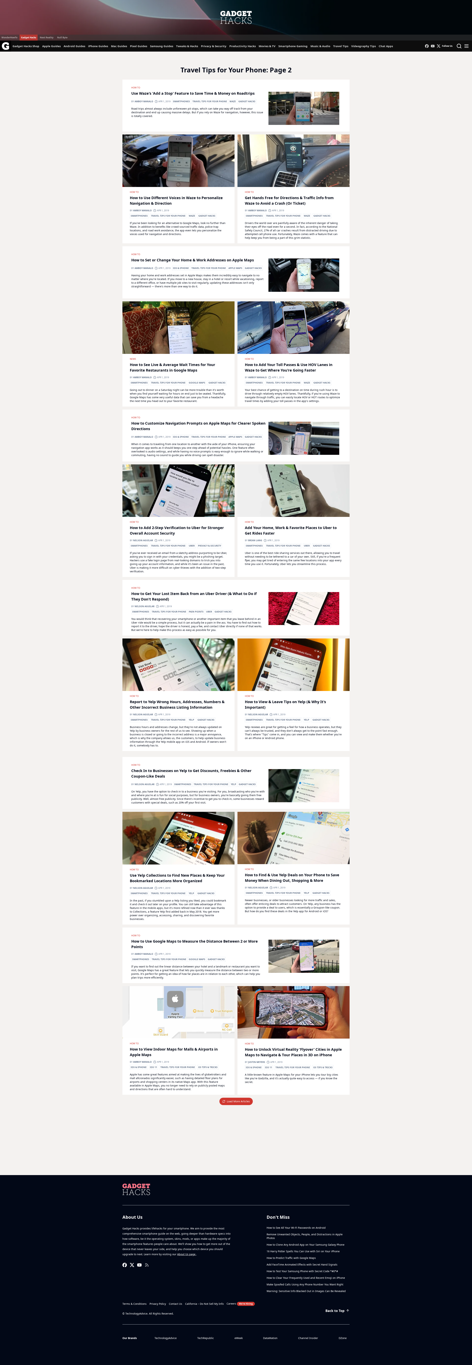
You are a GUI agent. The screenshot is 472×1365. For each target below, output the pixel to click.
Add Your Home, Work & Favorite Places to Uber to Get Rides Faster (291, 530)
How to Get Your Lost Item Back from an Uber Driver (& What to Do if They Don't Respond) (194, 596)
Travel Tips (340, 46)
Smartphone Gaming (293, 46)
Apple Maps (235, 268)
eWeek (239, 1338)
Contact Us (175, 1304)
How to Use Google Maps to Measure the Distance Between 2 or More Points (194, 944)
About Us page (186, 1254)
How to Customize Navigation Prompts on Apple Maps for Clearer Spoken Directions (198, 426)
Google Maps (197, 382)
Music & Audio (320, 46)
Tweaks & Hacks (187, 46)
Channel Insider (308, 1338)
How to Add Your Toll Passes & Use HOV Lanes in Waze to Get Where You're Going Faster (288, 367)
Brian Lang (255, 540)
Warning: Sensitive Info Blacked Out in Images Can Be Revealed (306, 1291)
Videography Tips (363, 46)
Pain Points (196, 611)
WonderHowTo (9, 37)
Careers (240, 1303)
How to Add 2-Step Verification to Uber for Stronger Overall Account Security (177, 530)
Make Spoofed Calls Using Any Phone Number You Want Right (305, 1284)
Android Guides (74, 46)
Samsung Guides (161, 46)
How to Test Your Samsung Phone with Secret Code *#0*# (302, 1271)
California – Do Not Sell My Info (204, 1304)
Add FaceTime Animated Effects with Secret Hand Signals (302, 1264)
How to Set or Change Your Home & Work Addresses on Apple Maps (192, 260)
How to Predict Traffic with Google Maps (291, 1258)
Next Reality (46, 37)
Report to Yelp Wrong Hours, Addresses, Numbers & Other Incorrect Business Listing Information (177, 704)
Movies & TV (267, 46)
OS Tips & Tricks (208, 1067)
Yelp (191, 719)
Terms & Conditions (134, 1304)
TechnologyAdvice (166, 1338)
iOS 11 (153, 1067)
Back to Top (334, 1310)
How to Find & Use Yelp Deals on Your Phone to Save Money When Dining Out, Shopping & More (292, 877)
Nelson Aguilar (143, 540)
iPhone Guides (98, 46)
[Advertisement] (236, 1147)
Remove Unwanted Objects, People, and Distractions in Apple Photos (305, 1236)
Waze (233, 101)
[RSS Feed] (147, 1265)
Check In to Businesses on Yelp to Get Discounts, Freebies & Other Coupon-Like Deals (191, 773)
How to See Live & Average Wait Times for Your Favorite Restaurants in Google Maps (172, 367)
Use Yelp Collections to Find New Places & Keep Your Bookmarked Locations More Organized (177, 878)
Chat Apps (386, 46)
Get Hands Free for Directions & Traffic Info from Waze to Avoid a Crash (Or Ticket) (289, 200)
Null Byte (62, 37)
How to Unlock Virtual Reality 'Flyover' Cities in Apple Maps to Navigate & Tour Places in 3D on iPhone (293, 1052)
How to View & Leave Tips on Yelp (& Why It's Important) (285, 704)
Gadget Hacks (28, 37)
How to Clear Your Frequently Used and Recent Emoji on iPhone (306, 1278)
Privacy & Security (213, 46)
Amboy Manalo (144, 101)
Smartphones (181, 101)
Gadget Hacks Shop (26, 46)
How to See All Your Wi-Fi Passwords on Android (296, 1227)
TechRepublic (205, 1338)
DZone (343, 1338)
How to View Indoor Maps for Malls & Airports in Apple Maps (174, 1052)
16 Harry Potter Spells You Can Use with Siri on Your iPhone (303, 1251)
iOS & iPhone (181, 268)
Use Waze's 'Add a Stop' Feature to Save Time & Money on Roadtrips (193, 93)
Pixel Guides (138, 46)
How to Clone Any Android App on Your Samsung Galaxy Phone (305, 1244)
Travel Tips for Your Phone (209, 101)
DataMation (270, 1338)
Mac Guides (119, 46)
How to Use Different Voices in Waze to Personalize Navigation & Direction (176, 200)
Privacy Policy (158, 1304)
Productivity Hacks (242, 46)
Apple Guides (51, 46)
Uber (192, 545)
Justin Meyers (256, 1062)
